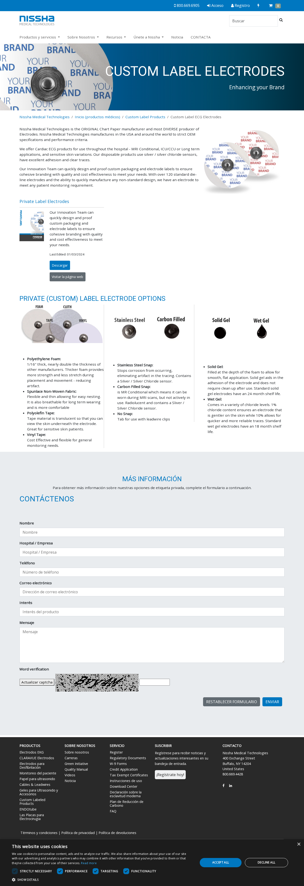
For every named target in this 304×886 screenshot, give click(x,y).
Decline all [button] (266, 862)
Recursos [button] (114, 37)
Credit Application (124, 769)
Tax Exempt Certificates (129, 775)
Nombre (26, 523)
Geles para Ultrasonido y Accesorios (38, 792)
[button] (102, 879)
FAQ (113, 811)
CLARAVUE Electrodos (36, 758)
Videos (70, 775)
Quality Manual (76, 769)
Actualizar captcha (36, 682)
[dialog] (152, 862)
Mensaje (26, 622)
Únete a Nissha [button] (147, 37)
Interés (25, 602)
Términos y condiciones (38, 832)
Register (116, 752)
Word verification (34, 669)
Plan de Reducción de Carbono (126, 803)
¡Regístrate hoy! (170, 774)
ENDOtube (28, 809)
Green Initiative (76, 763)
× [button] (298, 844)
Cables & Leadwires (34, 784)
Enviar (272, 701)
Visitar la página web (67, 276)
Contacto (232, 745)
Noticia (177, 37)
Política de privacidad (78, 832)
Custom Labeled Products (32, 801)
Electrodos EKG (31, 752)
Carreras (71, 758)
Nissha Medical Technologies (44, 116)
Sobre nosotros (77, 752)
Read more (89, 863)
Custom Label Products (145, 116)
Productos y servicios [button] (38, 37)
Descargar (60, 265)
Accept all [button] (220, 862)
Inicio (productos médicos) (97, 116)
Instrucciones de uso (126, 780)
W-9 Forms (118, 763)
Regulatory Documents (128, 758)
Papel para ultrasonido (37, 779)
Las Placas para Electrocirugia (31, 817)
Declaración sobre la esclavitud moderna (126, 794)
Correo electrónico (35, 582)
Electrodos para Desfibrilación (31, 765)
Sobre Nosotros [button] (81, 37)
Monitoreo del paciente (37, 773)
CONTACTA (201, 37)
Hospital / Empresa (36, 543)
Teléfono (27, 563)
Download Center (123, 786)
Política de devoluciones (117, 832)
